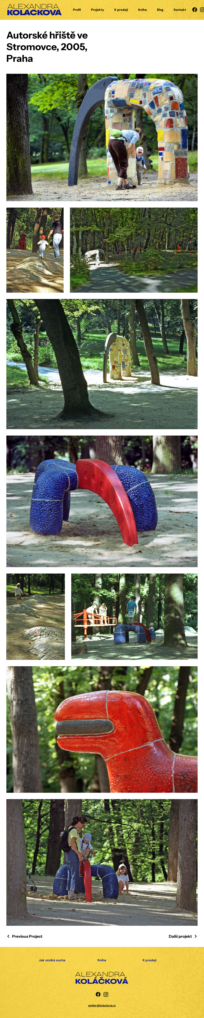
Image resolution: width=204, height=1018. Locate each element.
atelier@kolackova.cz (102, 1005)
